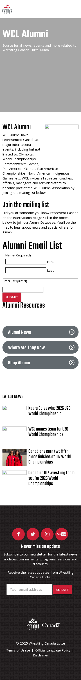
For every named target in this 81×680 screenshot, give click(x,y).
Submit (11, 297)
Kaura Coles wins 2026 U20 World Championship (49, 411)
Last (50, 270)
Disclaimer (40, 655)
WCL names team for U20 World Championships (48, 431)
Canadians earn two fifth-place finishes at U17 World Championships (49, 457)
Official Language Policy (52, 650)
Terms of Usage (18, 650)
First (50, 261)
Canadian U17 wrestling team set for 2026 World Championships (51, 478)
